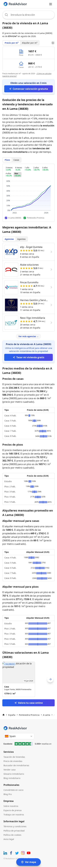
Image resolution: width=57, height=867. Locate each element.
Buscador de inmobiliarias (16, 765)
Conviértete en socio (13, 790)
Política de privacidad (14, 830)
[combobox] (28, 15)
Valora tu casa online (30, 702)
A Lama (46, 715)
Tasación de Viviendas (14, 756)
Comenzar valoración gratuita (30, 88)
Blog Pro (8, 794)
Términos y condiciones (15, 826)
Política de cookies (12, 834)
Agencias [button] (9, 239)
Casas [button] (16, 159)
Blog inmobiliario (12, 778)
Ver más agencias (28, 336)
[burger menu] (50, 4)
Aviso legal (9, 839)
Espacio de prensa (12, 810)
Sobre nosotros (11, 806)
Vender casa (9, 769)
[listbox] (28, 679)
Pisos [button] (7, 159)
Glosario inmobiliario (14, 773)
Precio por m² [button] (11, 42)
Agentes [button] (21, 239)
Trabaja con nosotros (14, 814)
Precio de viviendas (13, 761)
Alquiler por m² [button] (29, 42)
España (11, 715)
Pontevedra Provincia (29, 715)
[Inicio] (3, 715)
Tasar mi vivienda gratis (30, 357)
